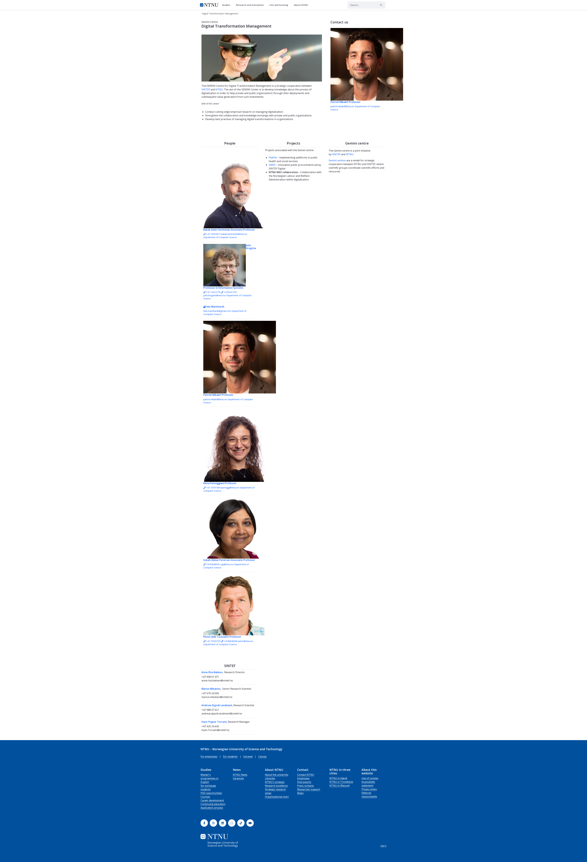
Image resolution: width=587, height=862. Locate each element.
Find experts (304, 782)
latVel (273, 157)
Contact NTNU (305, 774)
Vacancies (238, 778)
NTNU (219, 89)
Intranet (248, 756)
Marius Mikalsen (210, 688)
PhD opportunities (211, 793)
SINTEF (205, 89)
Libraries (270, 778)
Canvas (262, 756)
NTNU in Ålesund (339, 785)
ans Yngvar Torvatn (215, 721)
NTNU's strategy (274, 782)
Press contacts (305, 785)
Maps (300, 793)
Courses (205, 796)
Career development (212, 800)
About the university (276, 774)
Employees (303, 778)
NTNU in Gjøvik (338, 778)
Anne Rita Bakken (211, 672)
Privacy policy (369, 789)
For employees (209, 756)
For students (230, 756)
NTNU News (240, 774)
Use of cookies (370, 778)
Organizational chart (277, 796)
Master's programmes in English (209, 778)
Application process (212, 807)
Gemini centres (337, 160)
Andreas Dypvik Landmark (216, 705)
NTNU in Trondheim (341, 782)
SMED (272, 165)
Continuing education (213, 804)
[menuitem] (227, 5)
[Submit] (381, 5)
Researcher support (308, 789)
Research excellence (276, 785)
